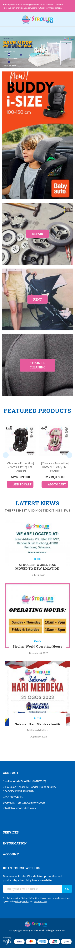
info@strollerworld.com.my (19, 807)
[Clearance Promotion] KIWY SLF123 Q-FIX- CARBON (20, 467)
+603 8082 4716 (12, 797)
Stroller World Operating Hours (37, 646)
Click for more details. (51, 7)
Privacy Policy (22, 901)
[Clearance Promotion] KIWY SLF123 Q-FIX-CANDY (54, 467)
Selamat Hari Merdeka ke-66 (37, 724)
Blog (37, 559)
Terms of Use (40, 901)
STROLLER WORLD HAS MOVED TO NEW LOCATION (37, 567)
